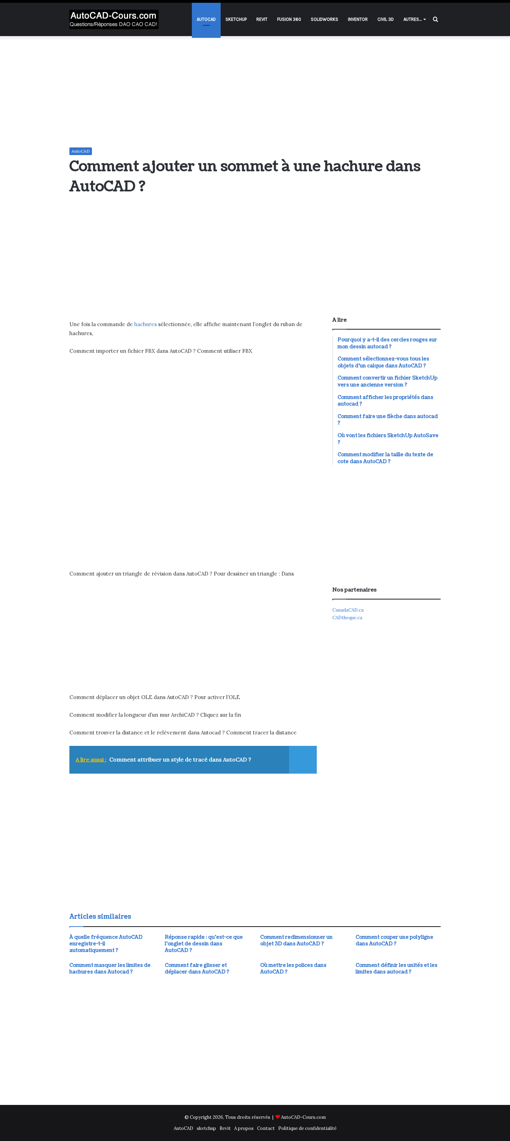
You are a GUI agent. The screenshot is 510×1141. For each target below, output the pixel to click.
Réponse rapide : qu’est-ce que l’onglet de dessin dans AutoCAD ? (204, 944)
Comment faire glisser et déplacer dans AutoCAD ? (197, 968)
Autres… (412, 19)
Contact (266, 1128)
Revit (261, 19)
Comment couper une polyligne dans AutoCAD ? (394, 940)
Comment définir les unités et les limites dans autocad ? (396, 968)
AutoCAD (206, 19)
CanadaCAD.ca (348, 610)
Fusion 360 (289, 19)
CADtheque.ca (347, 618)
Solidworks (324, 19)
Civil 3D (385, 19)
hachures (145, 324)
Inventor (358, 19)
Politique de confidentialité (307, 1128)
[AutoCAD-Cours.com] (114, 19)
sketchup (236, 19)
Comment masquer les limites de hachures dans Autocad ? (110, 968)
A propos (244, 1128)
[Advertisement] (255, 91)
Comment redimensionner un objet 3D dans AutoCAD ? (296, 940)
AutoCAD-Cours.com (303, 1117)
